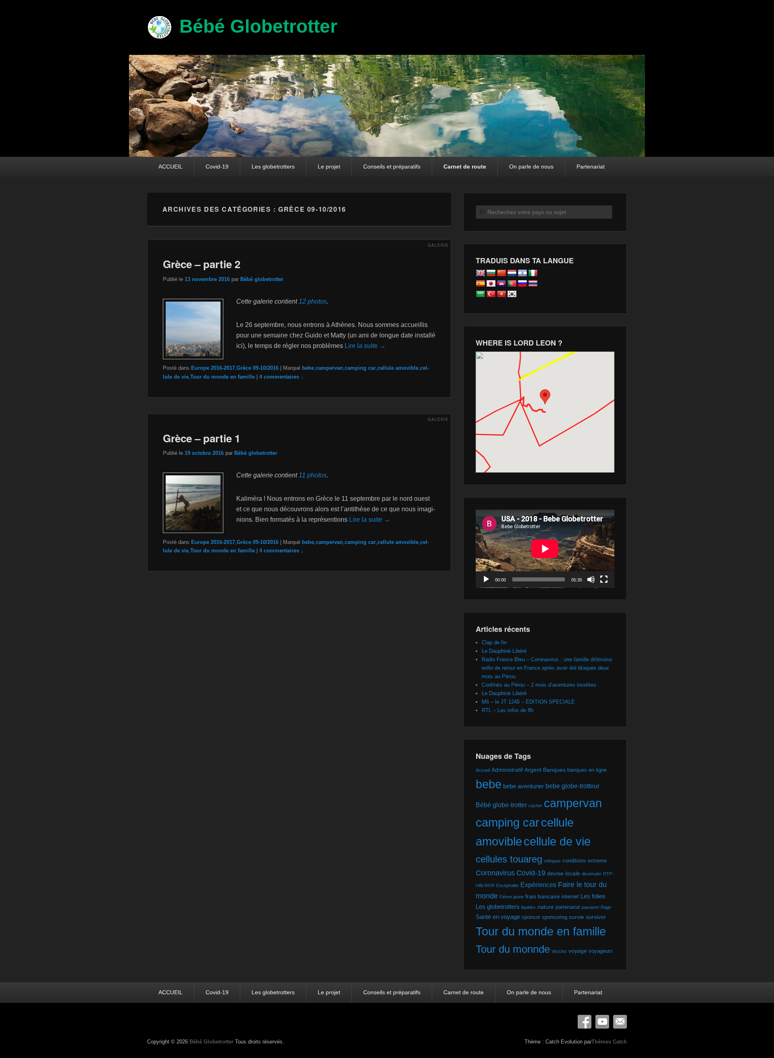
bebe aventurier (523, 786)
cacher (535, 805)
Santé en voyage (498, 916)
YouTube (602, 1022)
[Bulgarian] (491, 273)
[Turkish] (491, 294)
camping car (360, 368)
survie (576, 917)
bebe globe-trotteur (572, 785)
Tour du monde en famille (222, 377)
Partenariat (590, 166)
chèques (552, 860)
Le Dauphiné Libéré (504, 651)
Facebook (584, 1022)
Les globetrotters (273, 166)
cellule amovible (397, 368)
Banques (554, 769)
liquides (528, 907)
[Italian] (533, 273)
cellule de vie (557, 841)
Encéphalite (507, 885)
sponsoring (554, 917)
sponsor (531, 917)
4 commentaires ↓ (281, 377)
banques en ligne (587, 770)
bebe (308, 368)
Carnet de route (464, 166)
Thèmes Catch (609, 1042)
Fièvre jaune (511, 896)
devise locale (563, 873)
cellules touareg (509, 859)
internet (570, 896)
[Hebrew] (522, 273)
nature (545, 907)
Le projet (329, 166)
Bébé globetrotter (261, 279)
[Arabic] (480, 294)
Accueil (483, 770)
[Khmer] (501, 284)
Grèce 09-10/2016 (258, 368)
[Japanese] (491, 284)
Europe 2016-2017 (213, 368)
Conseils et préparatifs (391, 166)
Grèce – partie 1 (201, 438)
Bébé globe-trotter (501, 804)
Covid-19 (217, 166)
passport (590, 907)
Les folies (592, 896)
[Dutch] (512, 273)
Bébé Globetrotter (258, 26)
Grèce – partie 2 (201, 263)
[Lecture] (486, 579)
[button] (545, 404)
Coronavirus (495, 872)
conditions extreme (584, 861)
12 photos (313, 301)
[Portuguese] (512, 284)
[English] (480, 273)
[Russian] (522, 284)
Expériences (538, 884)
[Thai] (533, 284)
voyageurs (601, 951)
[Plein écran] (604, 579)
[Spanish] (480, 284)
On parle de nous (531, 166)
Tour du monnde (513, 949)
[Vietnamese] (501, 294)
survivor (596, 917)
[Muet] (591, 579)
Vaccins (559, 951)
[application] (545, 549)
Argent (532, 769)
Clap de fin (494, 642)
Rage (606, 907)
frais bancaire (542, 896)
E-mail (620, 1022)
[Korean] (512, 294)
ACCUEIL (170, 166)
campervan (329, 368)
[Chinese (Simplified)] (501, 273)
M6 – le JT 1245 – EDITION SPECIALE (528, 702)
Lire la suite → (365, 345)
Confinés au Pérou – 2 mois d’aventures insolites (539, 685)
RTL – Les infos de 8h (507, 710)
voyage (577, 951)
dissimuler (591, 873)
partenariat (568, 907)
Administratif (507, 769)
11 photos (313, 475)
